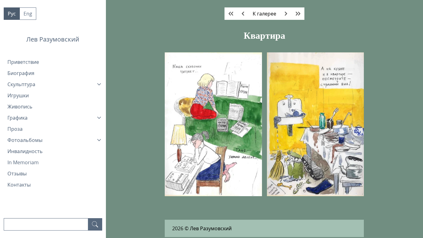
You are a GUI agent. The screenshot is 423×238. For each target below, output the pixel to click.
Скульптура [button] (21, 84)
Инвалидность (25, 151)
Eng (28, 13)
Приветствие (23, 62)
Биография (20, 73)
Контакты (19, 184)
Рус (12, 13)
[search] (95, 224)
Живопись (20, 106)
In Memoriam (23, 162)
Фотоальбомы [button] (24, 140)
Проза (15, 129)
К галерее (264, 13)
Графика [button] (17, 117)
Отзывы (17, 173)
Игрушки (18, 95)
